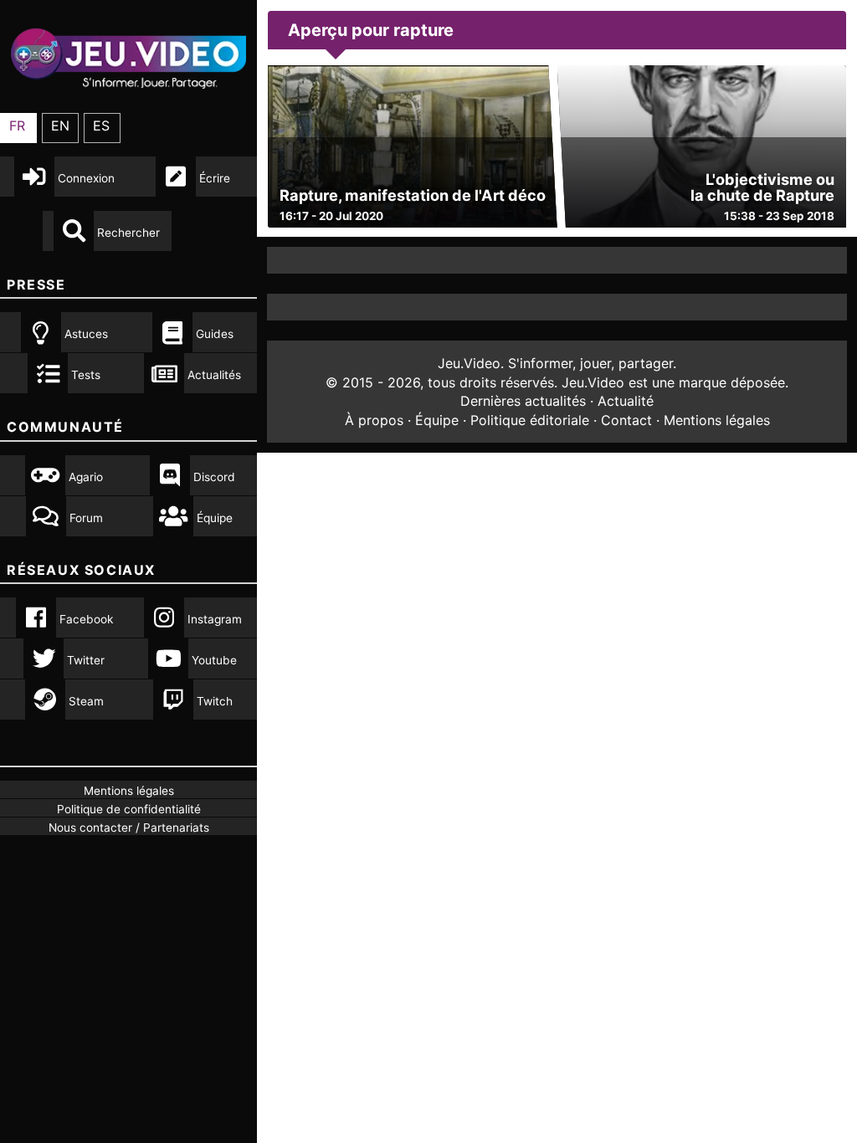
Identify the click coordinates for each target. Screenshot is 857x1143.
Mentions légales (717, 420)
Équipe (437, 420)
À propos (374, 420)
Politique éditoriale (529, 420)
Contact (626, 420)
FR (17, 125)
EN (60, 125)
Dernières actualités (523, 400)
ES (101, 125)
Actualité (626, 400)
